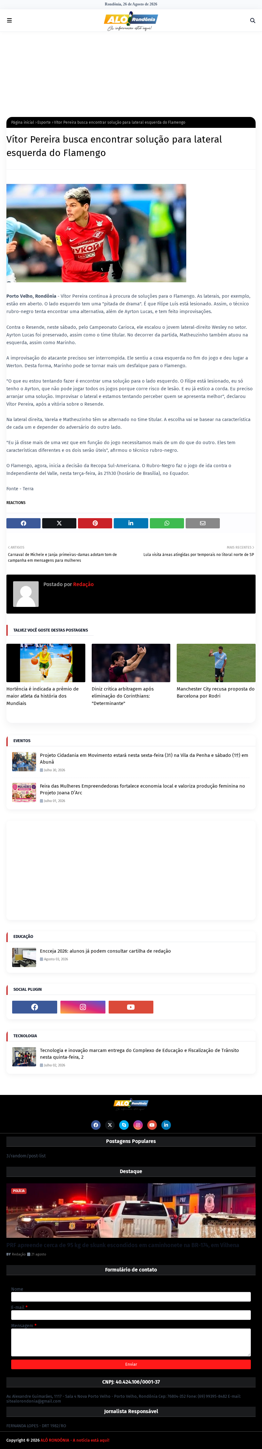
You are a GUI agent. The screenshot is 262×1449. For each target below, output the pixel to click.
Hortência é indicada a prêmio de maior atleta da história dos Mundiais (42, 696)
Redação (83, 584)
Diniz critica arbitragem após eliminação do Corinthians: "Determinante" (123, 696)
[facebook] (34, 1007)
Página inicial (22, 122)
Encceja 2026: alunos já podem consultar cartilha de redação (105, 951)
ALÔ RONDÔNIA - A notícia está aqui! (75, 1440)
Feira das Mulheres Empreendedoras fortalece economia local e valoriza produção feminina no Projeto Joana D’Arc (142, 789)
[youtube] (131, 1007)
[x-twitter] (110, 1125)
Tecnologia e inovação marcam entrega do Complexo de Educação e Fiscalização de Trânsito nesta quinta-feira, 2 (139, 1053)
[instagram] (82, 1007)
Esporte (44, 122)
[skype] (124, 1125)
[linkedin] (166, 1125)
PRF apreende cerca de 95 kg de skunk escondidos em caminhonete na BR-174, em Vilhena (122, 1245)
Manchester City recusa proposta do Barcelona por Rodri (216, 692)
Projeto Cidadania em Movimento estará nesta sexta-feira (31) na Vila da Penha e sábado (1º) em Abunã (144, 758)
